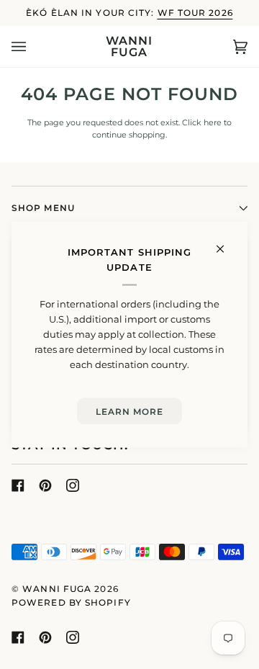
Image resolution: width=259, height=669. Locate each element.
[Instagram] (72, 485)
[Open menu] (33, 46)
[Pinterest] (45, 485)
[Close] (226, 242)
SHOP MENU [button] (43, 207)
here (213, 122)
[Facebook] (18, 485)
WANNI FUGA (56, 588)
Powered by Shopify (71, 602)
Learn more (130, 410)
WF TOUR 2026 (195, 12)
